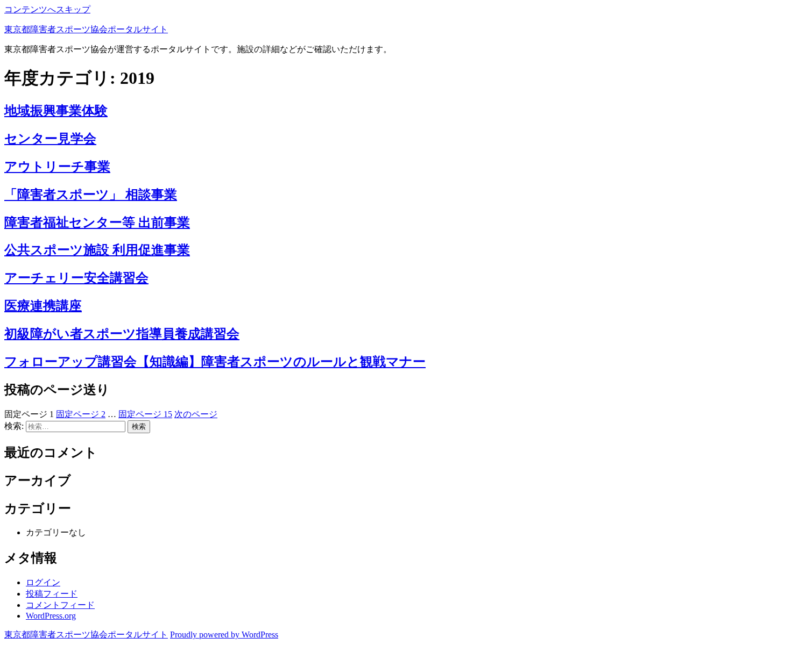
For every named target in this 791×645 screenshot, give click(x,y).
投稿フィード (51, 593)
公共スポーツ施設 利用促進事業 (97, 250)
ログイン (43, 582)
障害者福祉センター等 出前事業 (97, 223)
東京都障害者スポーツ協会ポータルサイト (86, 29)
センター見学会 (50, 139)
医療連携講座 (43, 306)
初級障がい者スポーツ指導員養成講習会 (121, 334)
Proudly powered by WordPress (224, 634)
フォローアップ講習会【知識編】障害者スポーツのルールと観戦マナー (215, 362)
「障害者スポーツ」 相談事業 (90, 195)
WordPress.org (51, 615)
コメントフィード (60, 605)
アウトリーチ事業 (57, 167)
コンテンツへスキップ (47, 9)
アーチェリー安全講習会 (76, 278)
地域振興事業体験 (56, 111)
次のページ (195, 414)
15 (145, 414)
